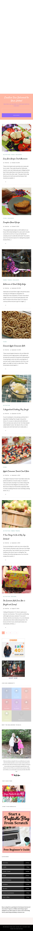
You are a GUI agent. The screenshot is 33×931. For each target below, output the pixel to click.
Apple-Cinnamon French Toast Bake (16, 471)
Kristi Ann (7, 162)
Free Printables (21, 38)
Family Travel (7, 280)
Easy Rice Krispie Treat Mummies (15, 158)
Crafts (8, 77)
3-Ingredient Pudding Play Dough (16, 409)
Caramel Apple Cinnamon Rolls (14, 346)
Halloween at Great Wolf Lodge (14, 284)
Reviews (13, 596)
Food (8, 38)
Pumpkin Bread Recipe (11, 222)
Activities (6, 154)
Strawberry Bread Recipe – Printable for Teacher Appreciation (16, 42)
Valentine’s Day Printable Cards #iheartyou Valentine (16, 84)
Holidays (16, 79)
